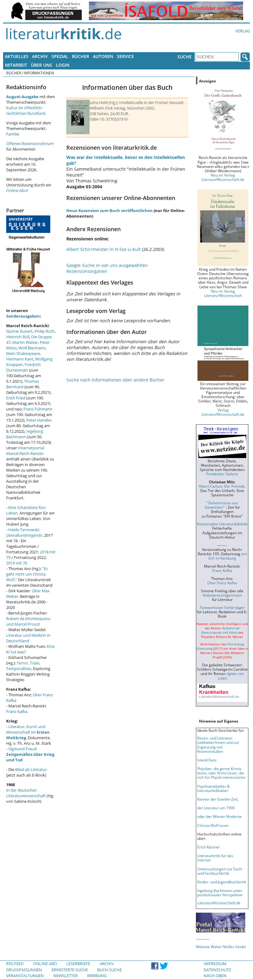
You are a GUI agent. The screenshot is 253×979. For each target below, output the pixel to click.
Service (125, 56)
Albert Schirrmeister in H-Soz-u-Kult (103, 249)
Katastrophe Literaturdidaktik (222, 523)
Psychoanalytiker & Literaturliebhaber (213, 788)
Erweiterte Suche (70, 970)
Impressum (215, 963)
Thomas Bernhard (22, 384)
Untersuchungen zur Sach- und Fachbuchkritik (220, 871)
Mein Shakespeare (23, 353)
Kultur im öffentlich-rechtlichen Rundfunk (26, 110)
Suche (184, 57)
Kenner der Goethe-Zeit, (217, 799)
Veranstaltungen (25, 975)
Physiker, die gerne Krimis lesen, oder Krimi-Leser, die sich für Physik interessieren (221, 773)
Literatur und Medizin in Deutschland (28, 638)
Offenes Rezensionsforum (30, 143)
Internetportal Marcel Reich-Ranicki (25, 450)
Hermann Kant (19, 359)
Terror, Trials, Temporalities (23, 665)
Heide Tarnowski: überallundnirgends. (24, 532)
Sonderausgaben (23, 316)
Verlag (242, 31)
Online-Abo (16, 190)
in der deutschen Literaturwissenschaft (26, 792)
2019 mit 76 (16, 563)
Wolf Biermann (32, 348)
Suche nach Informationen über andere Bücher (115, 380)
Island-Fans (207, 759)
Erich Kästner (208, 846)
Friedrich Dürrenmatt (23, 367)
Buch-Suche (109, 970)
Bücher (80, 56)
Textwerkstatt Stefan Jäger (222, 607)
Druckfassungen (24, 970)
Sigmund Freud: (30, 754)
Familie (12, 134)
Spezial (60, 56)
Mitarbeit (16, 65)
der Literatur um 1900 (216, 807)
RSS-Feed (14, 963)
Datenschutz (217, 970)
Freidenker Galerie (222, 473)
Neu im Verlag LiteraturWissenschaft (223, 293)
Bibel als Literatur (31, 769)
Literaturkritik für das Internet (215, 857)
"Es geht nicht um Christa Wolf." (27, 574)
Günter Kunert (19, 331)
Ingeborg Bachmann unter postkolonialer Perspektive (220, 892)
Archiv (40, 56)
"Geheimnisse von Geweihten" (221, 505)
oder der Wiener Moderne (219, 816)
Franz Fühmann (37, 409)
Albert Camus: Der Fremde (222, 486)
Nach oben (215, 975)
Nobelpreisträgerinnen (222, 595)
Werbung (96, 975)
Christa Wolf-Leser (213, 825)
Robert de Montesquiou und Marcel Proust (28, 621)
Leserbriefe (78, 963)
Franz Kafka (16, 711)
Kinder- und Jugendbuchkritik (221, 881)
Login (62, 65)
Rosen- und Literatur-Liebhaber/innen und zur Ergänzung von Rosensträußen (218, 744)
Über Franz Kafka (222, 582)
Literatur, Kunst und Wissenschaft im (28, 732)
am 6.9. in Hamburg (228, 555)
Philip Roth (45, 331)
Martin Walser (25, 342)
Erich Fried (15, 398)
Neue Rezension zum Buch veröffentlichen (109, 210)
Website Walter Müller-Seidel (221, 946)
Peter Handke (39, 420)
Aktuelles (16, 56)
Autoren (103, 56)
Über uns (41, 65)
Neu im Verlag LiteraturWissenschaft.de (222, 177)
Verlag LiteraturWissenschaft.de (222, 412)
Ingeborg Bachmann (24, 434)
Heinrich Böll (17, 337)
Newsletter (65, 975)
